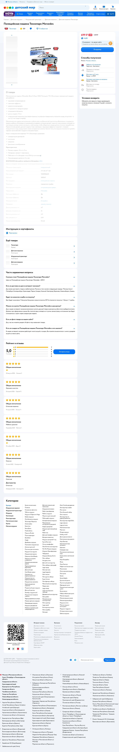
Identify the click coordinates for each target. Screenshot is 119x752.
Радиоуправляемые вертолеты (30, 566)
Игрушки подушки (65, 609)
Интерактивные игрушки (49, 520)
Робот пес (45, 532)
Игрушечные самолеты (31, 582)
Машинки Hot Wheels (31, 556)
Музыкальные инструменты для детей (49, 523)
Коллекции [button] (9, 516)
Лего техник (45, 574)
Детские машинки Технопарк (68, 19)
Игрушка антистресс (48, 509)
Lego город (45, 567)
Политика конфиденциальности (43, 637)
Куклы (61, 576)
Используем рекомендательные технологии (16, 660)
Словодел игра (64, 550)
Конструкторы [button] (11, 518)
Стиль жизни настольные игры (67, 556)
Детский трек (29, 570)
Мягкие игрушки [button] (11, 526)
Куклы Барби (63, 578)
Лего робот (45, 597)
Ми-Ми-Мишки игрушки (49, 549)
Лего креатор (46, 603)
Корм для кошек (99, 628)
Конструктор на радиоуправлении (65, 517)
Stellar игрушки (29, 517)
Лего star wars (46, 570)
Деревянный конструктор (49, 594)
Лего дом (45, 612)
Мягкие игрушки (64, 596)
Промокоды (37, 635)
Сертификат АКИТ (39, 643)
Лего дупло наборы (48, 577)
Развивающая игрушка (31, 603)
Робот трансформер (48, 511)
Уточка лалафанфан (47, 544)
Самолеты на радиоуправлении (30, 575)
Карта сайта (37, 647)
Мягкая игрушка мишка (66, 598)
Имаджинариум (64, 532)
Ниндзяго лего (46, 560)
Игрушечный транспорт (33, 19)
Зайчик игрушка (64, 613)
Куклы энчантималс (30, 505)
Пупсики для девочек (66, 583)
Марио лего (45, 586)
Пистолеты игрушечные (32, 545)
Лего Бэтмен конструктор (49, 546)
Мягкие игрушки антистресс (64, 605)
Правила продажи (39, 632)
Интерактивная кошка (66, 611)
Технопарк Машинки (31, 521)
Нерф (26, 540)
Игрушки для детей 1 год (49, 539)
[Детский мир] (19, 7)
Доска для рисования (66, 537)
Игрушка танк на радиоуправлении (30, 578)
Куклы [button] (8, 524)
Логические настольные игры (67, 552)
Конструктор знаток (48, 607)
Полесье (27, 507)
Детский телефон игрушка (49, 535)
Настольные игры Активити (65, 544)
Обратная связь (38, 645)
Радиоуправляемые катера (32, 598)
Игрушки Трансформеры (49, 551)
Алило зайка (28, 524)
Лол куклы (63, 573)
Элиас (61, 562)
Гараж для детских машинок (30, 584)
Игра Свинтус (64, 564)
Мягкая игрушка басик (66, 600)
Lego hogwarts (46, 572)
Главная (6, 19)
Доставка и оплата (39, 626)
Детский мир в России (10, 662)
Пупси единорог (29, 535)
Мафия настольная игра (66, 566)
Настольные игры (65, 527)
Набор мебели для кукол (67, 593)
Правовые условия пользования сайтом (27, 659)
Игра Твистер (63, 541)
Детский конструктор (48, 563)
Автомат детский (30, 547)
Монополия (63, 569)
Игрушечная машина (31, 554)
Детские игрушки (16, 19)
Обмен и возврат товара (41, 630)
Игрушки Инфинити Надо (32, 514)
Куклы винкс (63, 591)
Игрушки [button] (9, 513)
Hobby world (63, 534)
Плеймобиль (28, 531)
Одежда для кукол (65, 585)
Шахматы (62, 547)
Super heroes (46, 579)
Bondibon (28, 538)
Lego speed (45, 605)
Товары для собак (100, 630)
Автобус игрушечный (31, 592)
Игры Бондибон (64, 559)
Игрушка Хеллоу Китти (49, 556)
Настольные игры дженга (67, 539)
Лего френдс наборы (48, 581)
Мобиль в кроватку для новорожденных (31, 608)
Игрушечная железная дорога (31, 563)
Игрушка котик (64, 603)
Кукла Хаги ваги (46, 542)
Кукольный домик (65, 580)
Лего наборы (46, 558)
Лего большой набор (66, 512)
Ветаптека (98, 637)
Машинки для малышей (49, 516)
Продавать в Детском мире (41, 628)
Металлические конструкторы (46, 599)
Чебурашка (45, 553)
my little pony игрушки (31, 519)
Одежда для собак (100, 635)
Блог (76, 640)
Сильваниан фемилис (31, 510)
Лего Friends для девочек (67, 505)
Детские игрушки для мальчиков (48, 505)
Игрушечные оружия (31, 551)
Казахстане (20, 662)
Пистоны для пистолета (31, 549)
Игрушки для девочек (31, 605)
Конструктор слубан (66, 507)
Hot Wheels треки (30, 572)
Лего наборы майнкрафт (49, 565)
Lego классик (63, 523)
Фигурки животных (48, 537)
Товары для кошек (100, 626)
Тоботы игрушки (29, 512)
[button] (110, 14)
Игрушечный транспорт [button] (14, 511)
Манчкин (62, 530)
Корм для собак (99, 632)
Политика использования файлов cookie (41, 639)
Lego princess (64, 525)
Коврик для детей (47, 526)
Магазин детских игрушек (32, 601)
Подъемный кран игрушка (32, 588)
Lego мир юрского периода (47, 591)
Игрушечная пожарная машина (31, 595)
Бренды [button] (8, 505)
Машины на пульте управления (30, 559)
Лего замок (63, 510)
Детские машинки (51, 19)
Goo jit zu (27, 526)
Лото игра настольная (66, 571)
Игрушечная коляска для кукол (67, 588)
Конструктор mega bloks (67, 520)
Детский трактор (30, 590)
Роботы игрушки (47, 513)
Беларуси (27, 662)
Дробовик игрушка (30, 542)
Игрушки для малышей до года (49, 529)
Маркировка (13, 233)
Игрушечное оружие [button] (13, 508)
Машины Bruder (29, 533)
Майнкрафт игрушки (48, 518)
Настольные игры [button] (12, 521)
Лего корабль (46, 610)
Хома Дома (28, 528)
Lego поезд (45, 588)
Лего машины (64, 514)
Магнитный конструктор (49, 584)
